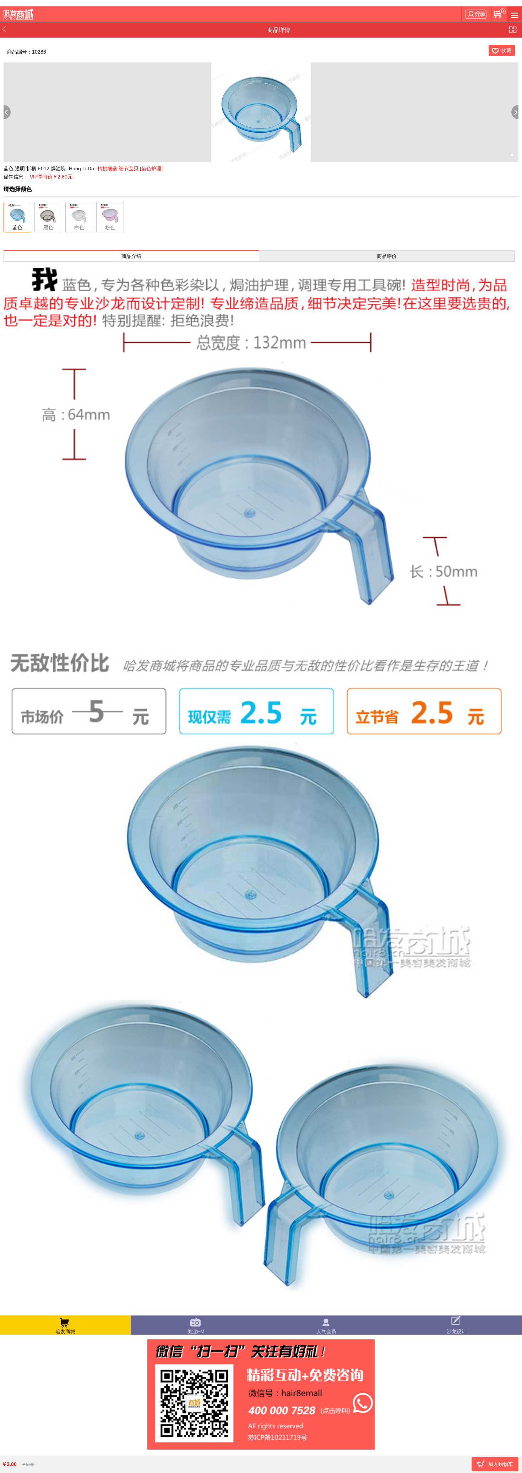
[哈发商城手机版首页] (20, 14)
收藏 (506, 50)
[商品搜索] (514, 14)
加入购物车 (500, 1464)
